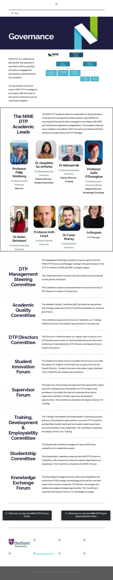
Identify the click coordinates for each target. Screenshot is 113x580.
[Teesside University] (44, 554)
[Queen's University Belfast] (93, 540)
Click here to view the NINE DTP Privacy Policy (28, 514)
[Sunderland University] (19, 553)
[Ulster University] (69, 553)
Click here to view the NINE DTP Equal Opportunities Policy (87, 514)
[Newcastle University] (44, 540)
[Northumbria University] (69, 540)
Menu (16, 13)
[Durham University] (19, 543)
